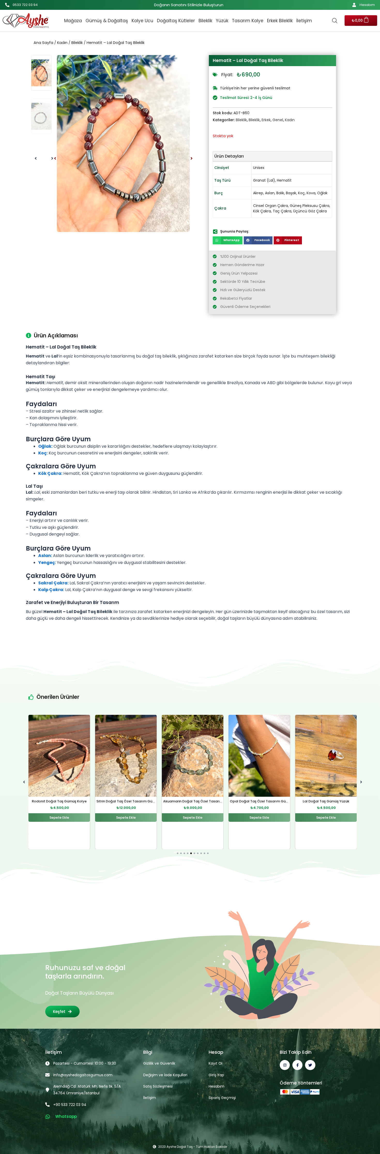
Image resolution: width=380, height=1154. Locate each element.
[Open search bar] (334, 20)
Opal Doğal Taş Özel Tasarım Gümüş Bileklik (200, 801)
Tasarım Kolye (247, 21)
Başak (291, 193)
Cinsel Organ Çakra (270, 205)
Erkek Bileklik (280, 21)
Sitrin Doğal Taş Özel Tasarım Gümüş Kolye (66, 801)
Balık (280, 193)
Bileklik (205, 21)
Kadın (62, 42)
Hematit (284, 180)
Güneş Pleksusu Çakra (309, 205)
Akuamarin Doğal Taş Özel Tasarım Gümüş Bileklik (138, 801)
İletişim (304, 21)
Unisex (258, 167)
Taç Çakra (282, 211)
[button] (55, 158)
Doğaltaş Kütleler (176, 21)
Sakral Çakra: (53, 583)
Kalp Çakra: (51, 590)
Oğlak (322, 193)
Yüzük (222, 21)
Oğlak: (45, 446)
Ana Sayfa (43, 42)
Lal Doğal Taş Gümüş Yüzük (259, 801)
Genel (277, 119)
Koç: (43, 453)
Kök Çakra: (50, 473)
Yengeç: (47, 563)
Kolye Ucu (142, 21)
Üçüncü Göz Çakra (310, 211)
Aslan (270, 193)
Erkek (266, 119)
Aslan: (45, 556)
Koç (301, 193)
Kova (311, 193)
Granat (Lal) (264, 180)
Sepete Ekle (59, 817)
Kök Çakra (262, 211)
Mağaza (73, 21)
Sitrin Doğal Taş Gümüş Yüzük (326, 801)
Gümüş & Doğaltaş (107, 21)
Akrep (258, 193)
